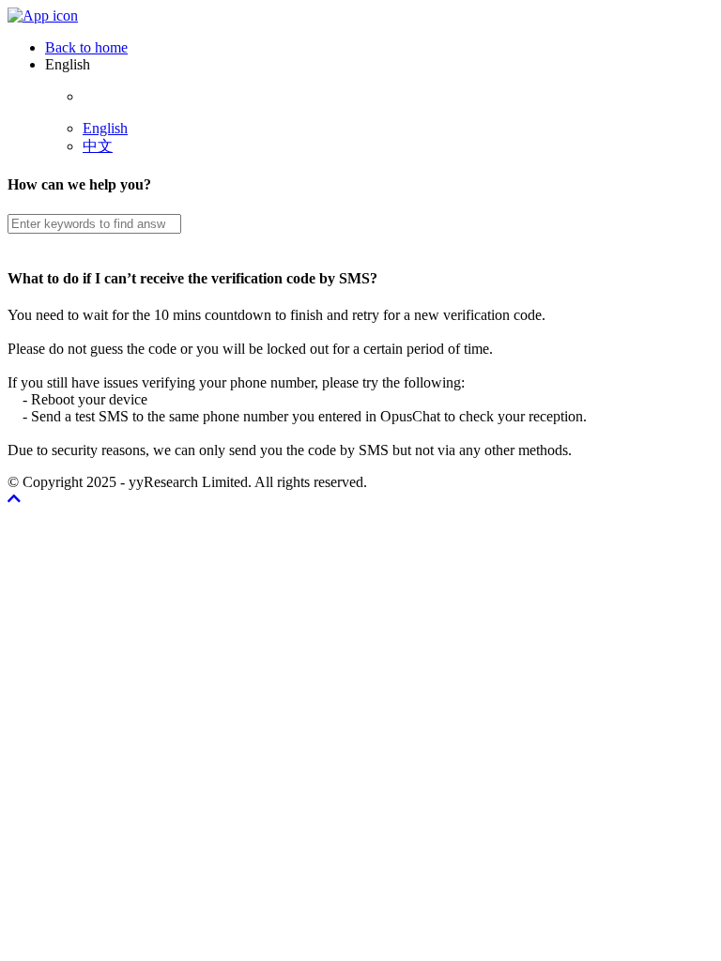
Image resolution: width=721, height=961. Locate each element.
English (105, 128)
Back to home (86, 47)
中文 (98, 146)
